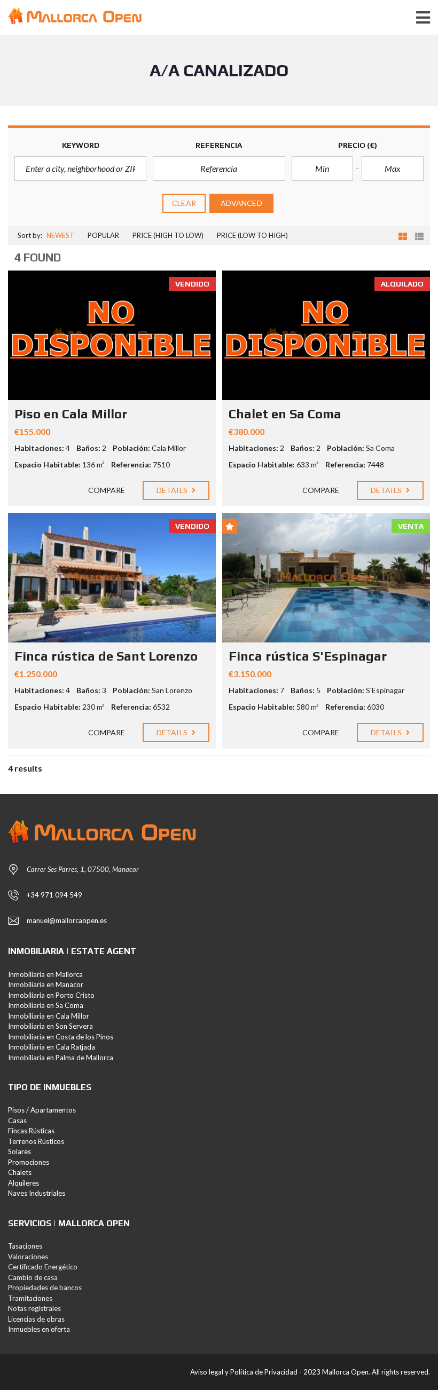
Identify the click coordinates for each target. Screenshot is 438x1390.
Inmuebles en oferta (39, 1329)
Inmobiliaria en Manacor (45, 984)
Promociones (28, 1162)
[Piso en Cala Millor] (112, 335)
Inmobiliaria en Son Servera (50, 1026)
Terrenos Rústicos (36, 1141)
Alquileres (23, 1183)
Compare (106, 490)
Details (173, 490)
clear (184, 203)
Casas (17, 1120)
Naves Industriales (36, 1193)
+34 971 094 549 (54, 895)
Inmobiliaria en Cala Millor (48, 1016)
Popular (103, 235)
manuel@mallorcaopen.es (67, 920)
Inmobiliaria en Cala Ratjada (51, 1047)
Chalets (20, 1172)
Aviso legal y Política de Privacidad (244, 1372)
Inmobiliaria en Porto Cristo (51, 995)
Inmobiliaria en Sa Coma (45, 1005)
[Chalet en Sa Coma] (326, 335)
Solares (19, 1151)
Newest (60, 235)
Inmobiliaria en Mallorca (45, 974)
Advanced (241, 203)
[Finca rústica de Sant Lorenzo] (112, 577)
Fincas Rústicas (31, 1130)
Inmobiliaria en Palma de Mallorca (60, 1057)
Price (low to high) (252, 235)
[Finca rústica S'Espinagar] (326, 577)
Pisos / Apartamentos (42, 1110)
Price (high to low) (168, 235)
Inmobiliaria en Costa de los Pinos (60, 1036)
